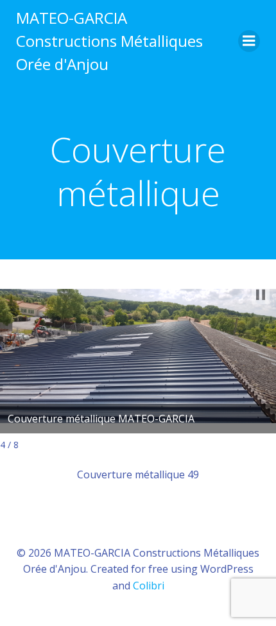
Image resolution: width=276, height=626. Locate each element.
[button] (261, 294)
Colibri (148, 585)
